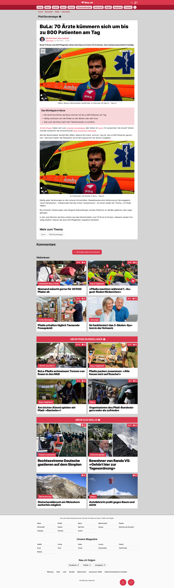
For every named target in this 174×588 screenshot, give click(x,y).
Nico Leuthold (63, 38)
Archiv (80, 531)
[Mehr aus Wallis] (87, 420)
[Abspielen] (42, 99)
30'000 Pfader (46, 128)
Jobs (64, 572)
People (121, 523)
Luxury (100, 544)
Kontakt (71, 572)
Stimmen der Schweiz (126, 527)
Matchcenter (102, 523)
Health (39, 544)
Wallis (57, 12)
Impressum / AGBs (95, 572)
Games (100, 527)
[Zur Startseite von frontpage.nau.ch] (87, 2)
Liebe (80, 544)
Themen (60, 531)
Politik (60, 523)
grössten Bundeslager (75, 128)
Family (121, 544)
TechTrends (123, 548)
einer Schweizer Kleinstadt (84, 131)
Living (60, 544)
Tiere (59, 548)
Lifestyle (40, 531)
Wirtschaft (41, 527)
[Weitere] (135, 7)
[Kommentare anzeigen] (131, 582)
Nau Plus (81, 527)
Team (58, 572)
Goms (100, 128)
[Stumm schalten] (46, 99)
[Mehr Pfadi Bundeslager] (87, 339)
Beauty (39, 552)
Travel (80, 548)
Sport (80, 523)
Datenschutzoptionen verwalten (116, 572)
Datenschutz (81, 572)
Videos (60, 527)
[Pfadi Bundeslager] (87, 16)
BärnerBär (49, 12)
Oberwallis (66, 12)
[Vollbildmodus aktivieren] (132, 99)
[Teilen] (123, 582)
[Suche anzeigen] (132, 2)
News (39, 523)
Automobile (102, 548)
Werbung (50, 572)
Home (40, 12)
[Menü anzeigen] (136, 2)
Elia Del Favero (51, 38)
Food (39, 548)
